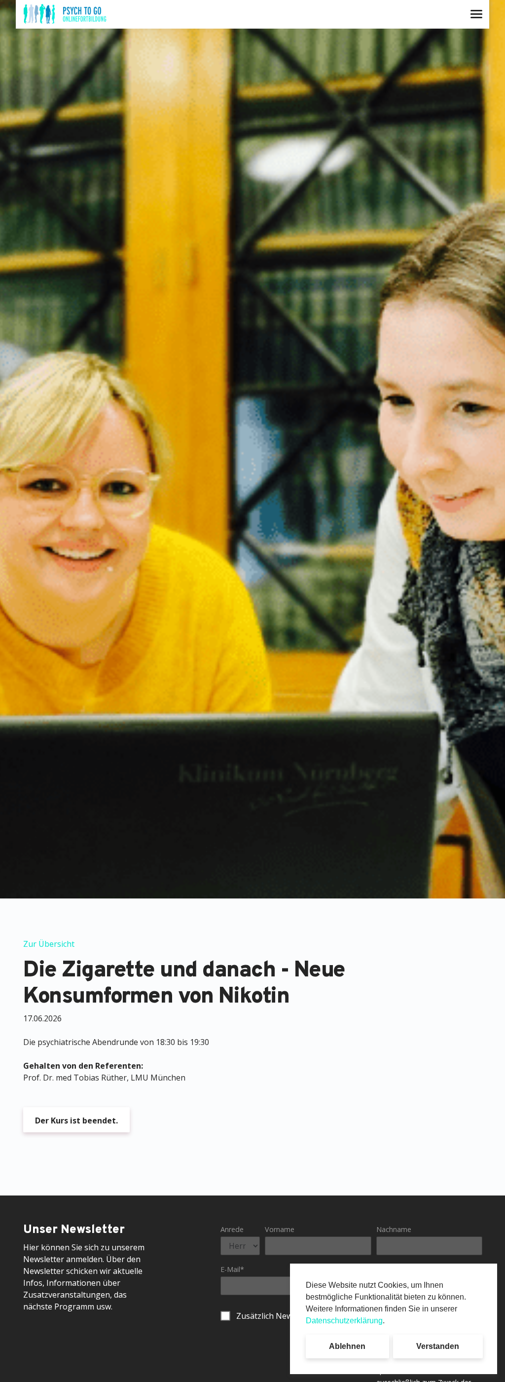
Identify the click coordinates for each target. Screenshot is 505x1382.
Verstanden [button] (437, 1346)
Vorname (279, 1229)
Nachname (393, 1229)
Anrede (232, 1229)
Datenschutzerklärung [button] (344, 1320)
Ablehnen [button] (347, 1346)
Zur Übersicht (48, 943)
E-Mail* (232, 1269)
